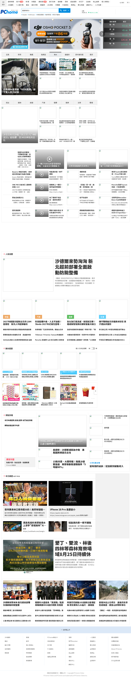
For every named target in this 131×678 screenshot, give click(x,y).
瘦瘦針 (67, 54)
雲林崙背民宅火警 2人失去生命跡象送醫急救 (112, 335)
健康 (55, 102)
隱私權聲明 (114, 637)
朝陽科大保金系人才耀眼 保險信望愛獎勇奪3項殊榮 (81, 616)
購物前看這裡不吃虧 (12, 425)
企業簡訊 (93, 649)
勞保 (19, 54)
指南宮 (43, 54)
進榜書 (60, 2)
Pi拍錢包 (65, 5)
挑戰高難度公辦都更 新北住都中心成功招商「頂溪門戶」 (17, 616)
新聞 (27, 637)
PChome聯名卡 (52, 637)
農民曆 (41, 2)
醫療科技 (71, 645)
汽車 (43, 102)
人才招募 (98, 5)
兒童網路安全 (115, 645)
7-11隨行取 (20, 5)
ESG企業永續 (115, 661)
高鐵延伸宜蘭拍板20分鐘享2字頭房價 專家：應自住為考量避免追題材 (113, 621)
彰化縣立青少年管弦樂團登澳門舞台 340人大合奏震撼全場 (113, 330)
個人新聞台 (105, 2)
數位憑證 (81, 5)
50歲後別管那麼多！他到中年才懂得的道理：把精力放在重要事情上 (81, 335)
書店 (27, 5)
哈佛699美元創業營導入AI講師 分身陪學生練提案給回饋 (81, 610)
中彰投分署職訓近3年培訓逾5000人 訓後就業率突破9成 (112, 340)
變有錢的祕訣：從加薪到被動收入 (106, 466)
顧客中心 (89, 5)
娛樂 (67, 102)
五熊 (7, 54)
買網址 (73, 5)
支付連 (49, 645)
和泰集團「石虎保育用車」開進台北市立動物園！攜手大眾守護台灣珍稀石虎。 (49, 330)
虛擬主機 (93, 657)
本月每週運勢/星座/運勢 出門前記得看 (18, 420)
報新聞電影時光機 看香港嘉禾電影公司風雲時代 (49, 621)
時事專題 (29, 653)
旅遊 (31, 102)
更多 (3, 5)
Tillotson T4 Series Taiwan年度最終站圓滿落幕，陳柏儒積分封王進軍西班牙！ (49, 335)
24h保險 (50, 5)
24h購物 (10, 5)
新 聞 (27, 2)
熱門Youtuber (73, 641)
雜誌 (70, 657)
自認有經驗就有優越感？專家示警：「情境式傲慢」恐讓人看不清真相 (81, 330)
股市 (27, 641)
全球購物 (7, 649)
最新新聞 (11, 2)
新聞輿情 (29, 661)
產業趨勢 (71, 649)
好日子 (81, 2)
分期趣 (57, 5)
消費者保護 (114, 641)
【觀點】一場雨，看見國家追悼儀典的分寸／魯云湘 (113, 610)
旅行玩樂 (52, 2)
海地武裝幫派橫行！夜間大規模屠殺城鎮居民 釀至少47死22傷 (81, 621)
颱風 (31, 54)
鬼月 (91, 54)
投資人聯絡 (114, 653)
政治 (7, 102)
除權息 (34, 2)
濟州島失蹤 (79, 54)
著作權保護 (114, 657)
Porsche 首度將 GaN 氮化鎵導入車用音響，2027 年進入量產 (49, 340)
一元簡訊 (93, 637)
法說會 (88, 2)
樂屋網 (42, 5)
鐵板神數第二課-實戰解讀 (12, 610)
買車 (66, 2)
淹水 (55, 54)
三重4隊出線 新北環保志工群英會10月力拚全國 (17, 621)
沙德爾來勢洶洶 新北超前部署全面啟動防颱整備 (74, 266)
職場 (91, 102)
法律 (79, 102)
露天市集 (35, 5)
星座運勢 (73, 2)
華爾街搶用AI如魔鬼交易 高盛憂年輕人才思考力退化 (17, 335)
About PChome (116, 649)
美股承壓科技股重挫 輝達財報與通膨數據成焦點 (17, 330)
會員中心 (71, 661)
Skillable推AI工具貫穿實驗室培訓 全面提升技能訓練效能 (17, 340)
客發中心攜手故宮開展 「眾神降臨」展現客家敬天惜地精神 (49, 610)
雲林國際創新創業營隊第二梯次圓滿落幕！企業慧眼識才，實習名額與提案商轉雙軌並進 (113, 616)
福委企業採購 (51, 657)
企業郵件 (93, 661)
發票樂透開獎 (30, 649)
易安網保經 (51, 641)
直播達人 (93, 641)
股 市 (18, 2)
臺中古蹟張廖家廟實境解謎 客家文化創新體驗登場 (49, 616)
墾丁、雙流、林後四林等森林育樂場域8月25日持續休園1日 (73, 548)
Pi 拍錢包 (50, 649)
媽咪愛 (7, 653)
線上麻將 (96, 2)
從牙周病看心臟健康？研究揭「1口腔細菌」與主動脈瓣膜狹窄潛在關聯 (81, 340)
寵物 (19, 102)
